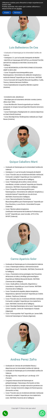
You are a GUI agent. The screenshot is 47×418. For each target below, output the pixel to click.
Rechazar (17, 12)
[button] (42, 413)
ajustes (19, 8)
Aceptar (6, 12)
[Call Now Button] (5, 413)
